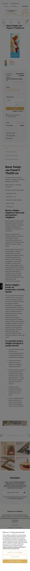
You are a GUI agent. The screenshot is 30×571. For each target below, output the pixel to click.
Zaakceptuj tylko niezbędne (15, 552)
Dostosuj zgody (15, 556)
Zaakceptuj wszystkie (15, 561)
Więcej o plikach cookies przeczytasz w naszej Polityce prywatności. (14, 547)
